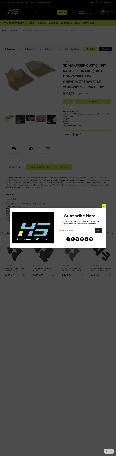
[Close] (104, 206)
